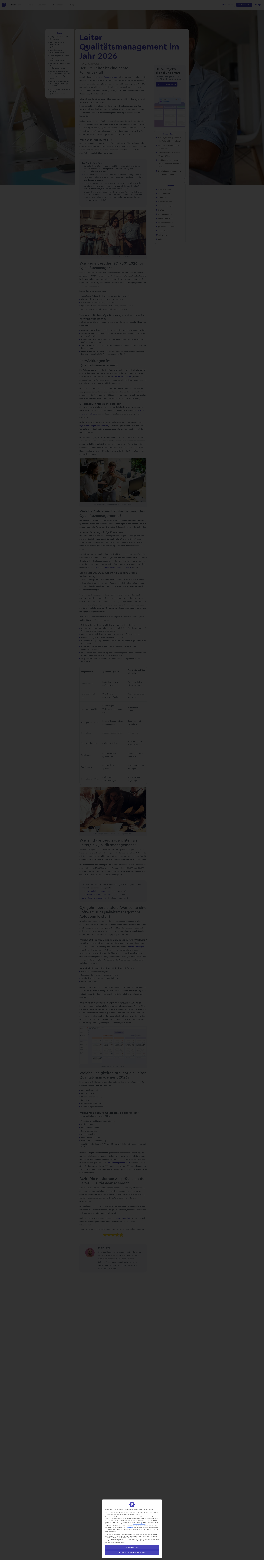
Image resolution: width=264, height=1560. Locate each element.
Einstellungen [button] (129, 1527)
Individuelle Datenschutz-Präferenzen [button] (132, 1553)
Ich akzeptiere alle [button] (132, 1547)
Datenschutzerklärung (139, 1524)
